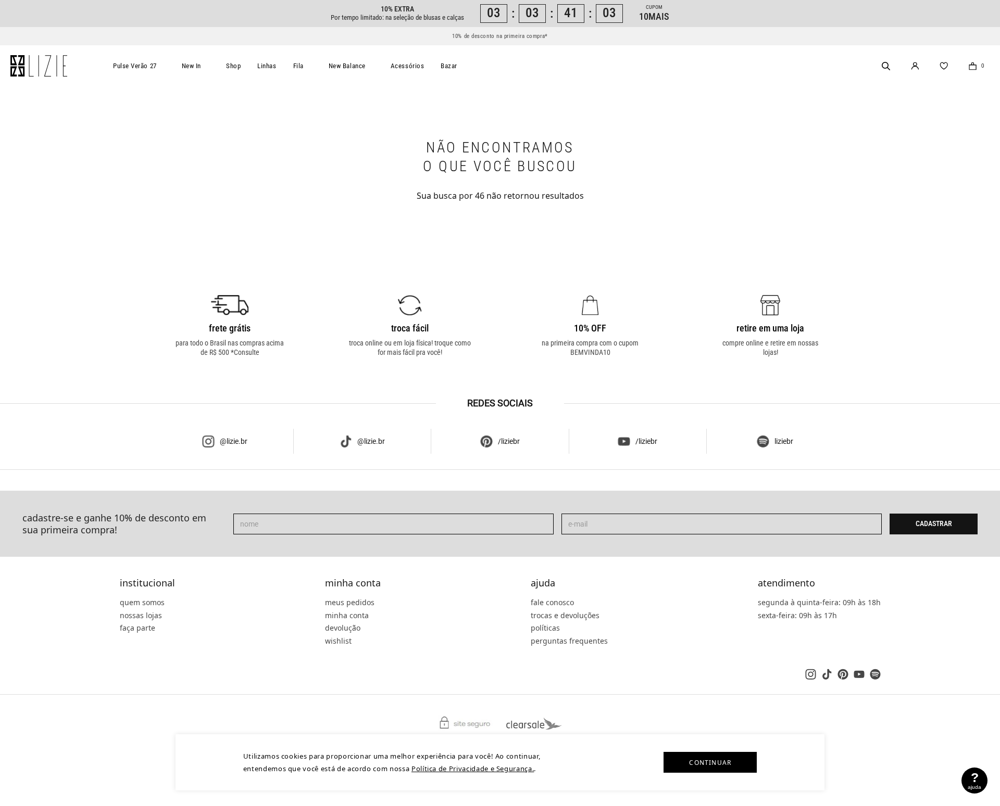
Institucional (147, 583)
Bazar (449, 66)
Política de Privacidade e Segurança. (472, 768)
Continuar (710, 762)
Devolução (342, 628)
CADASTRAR (934, 523)
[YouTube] (859, 674)
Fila (298, 66)
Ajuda (543, 583)
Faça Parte (137, 628)
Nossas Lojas (141, 615)
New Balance (347, 66)
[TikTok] (826, 674)
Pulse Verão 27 (135, 66)
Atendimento (786, 583)
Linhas (266, 66)
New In (191, 66)
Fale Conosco (552, 602)
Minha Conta (353, 583)
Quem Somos (142, 602)
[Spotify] (875, 674)
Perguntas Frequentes (569, 641)
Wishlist (338, 641)
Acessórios (407, 66)
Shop (233, 66)
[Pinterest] (843, 674)
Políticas (545, 628)
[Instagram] (810, 674)
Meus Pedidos (349, 602)
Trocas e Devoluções (565, 615)
